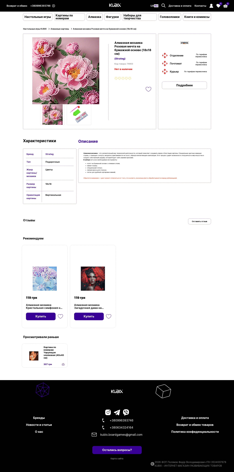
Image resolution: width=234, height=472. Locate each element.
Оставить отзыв (199, 221)
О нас (39, 431)
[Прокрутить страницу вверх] (217, 463)
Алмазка (94, 17)
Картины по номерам (64, 17)
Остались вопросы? (117, 450)
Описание (88, 141)
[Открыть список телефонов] (53, 5)
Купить (40, 316)
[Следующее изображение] (52, 114)
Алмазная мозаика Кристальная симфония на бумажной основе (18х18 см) (44, 306)
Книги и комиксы (197, 17)
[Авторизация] (211, 6)
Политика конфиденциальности (195, 431)
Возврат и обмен (17, 6)
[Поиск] (163, 5)
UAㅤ (152, 6)
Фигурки (112, 17)
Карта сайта (117, 458)
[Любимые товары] (60, 316)
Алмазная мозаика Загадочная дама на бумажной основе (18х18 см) (90, 306)
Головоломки (170, 17)
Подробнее (184, 85)
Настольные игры (37, 17)
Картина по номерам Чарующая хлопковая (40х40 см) (54, 352)
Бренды (39, 418)
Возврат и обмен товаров (195, 425)
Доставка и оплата (180, 6)
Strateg (49, 154)
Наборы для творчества (132, 17)
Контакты (200, 6)
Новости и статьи (39, 425)
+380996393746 (40, 6)
